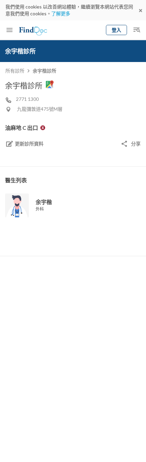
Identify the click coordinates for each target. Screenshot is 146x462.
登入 (116, 30)
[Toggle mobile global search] (136, 30)
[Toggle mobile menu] (9, 30)
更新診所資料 (29, 144)
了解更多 (60, 13)
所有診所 (14, 71)
